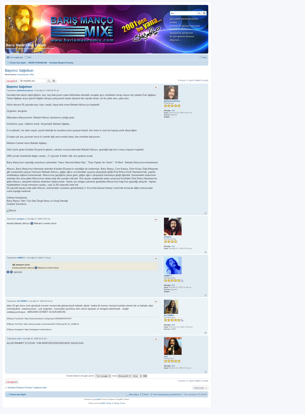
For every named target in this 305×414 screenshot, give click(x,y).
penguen (167, 237)
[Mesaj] (8, 90)
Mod (32, 74)
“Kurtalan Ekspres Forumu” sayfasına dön (27, 387)
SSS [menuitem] (29, 57)
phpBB (97, 399)
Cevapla (11, 80)
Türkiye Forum (119, 403)
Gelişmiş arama (204, 13)
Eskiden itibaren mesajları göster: (80, 376)
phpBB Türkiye (105, 403)
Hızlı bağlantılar (16, 57)
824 (173, 285)
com (166, 356)
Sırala (114, 376)
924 (173, 366)
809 (173, 325)
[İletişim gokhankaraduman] (172, 117)
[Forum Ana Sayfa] (86, 24)
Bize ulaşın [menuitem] (134, 394)
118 (173, 246)
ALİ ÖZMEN (169, 315)
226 (173, 110)
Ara (199, 13)
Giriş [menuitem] (204, 57)
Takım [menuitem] (146, 394)
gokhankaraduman (172, 101)
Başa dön (206, 213)
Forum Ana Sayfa (18, 394)
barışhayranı (23, 74)
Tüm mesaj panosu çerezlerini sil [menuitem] (167, 394)
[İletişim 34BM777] (172, 291)
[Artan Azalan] (137, 376)
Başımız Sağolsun (19, 70)
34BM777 (168, 276)
